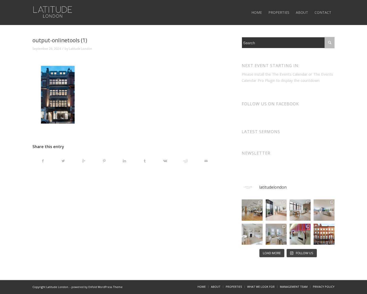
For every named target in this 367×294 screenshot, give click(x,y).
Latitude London (80, 49)
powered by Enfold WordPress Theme (97, 287)
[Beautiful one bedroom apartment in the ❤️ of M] (276, 234)
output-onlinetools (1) (59, 40)
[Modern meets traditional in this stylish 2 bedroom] (300, 209)
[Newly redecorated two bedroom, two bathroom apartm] (276, 209)
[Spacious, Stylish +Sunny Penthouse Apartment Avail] (324, 209)
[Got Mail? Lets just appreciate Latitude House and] (300, 234)
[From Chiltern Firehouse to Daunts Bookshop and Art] (252, 209)
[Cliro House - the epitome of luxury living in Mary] (324, 234)
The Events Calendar (290, 74)
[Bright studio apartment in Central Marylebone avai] (252, 234)
